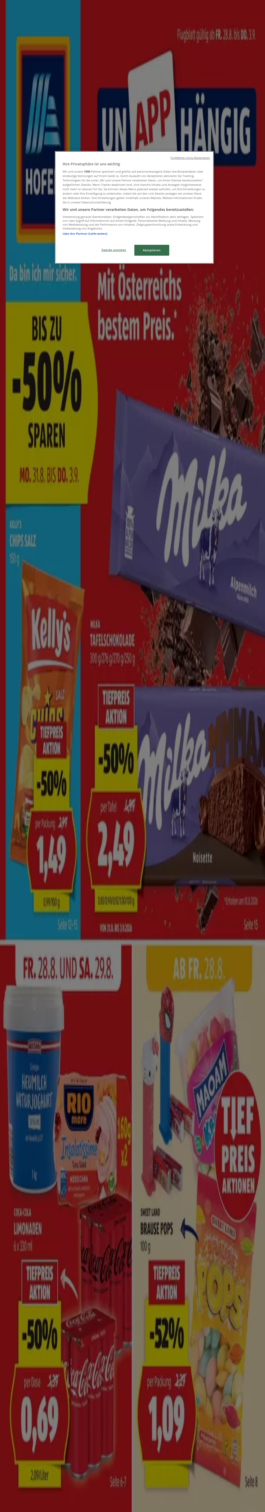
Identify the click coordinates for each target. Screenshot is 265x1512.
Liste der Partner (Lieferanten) (85, 233)
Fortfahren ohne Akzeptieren (190, 158)
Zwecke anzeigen (113, 250)
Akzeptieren (151, 250)
